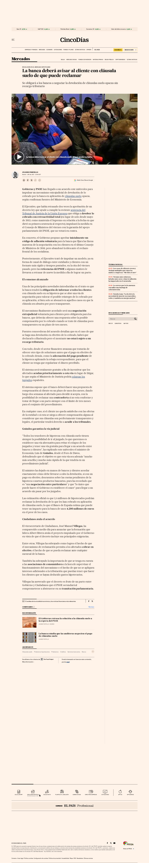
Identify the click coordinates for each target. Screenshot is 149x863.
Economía (49, 49)
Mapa (71, 858)
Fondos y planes (68, 49)
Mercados (42, 49)
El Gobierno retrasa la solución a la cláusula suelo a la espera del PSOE (65, 620)
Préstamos (54, 652)
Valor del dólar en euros (118, 29)
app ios (120, 794)
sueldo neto (47, 794)
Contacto (14, 858)
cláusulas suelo (73, 196)
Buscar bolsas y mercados (119, 313)
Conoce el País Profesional (75, 805)
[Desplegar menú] (13, 39)
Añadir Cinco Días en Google (85, 180)
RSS (75, 858)
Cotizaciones (58, 49)
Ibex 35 (19, 29)
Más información (27, 662)
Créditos (63, 652)
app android (130, 794)
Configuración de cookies (41, 858)
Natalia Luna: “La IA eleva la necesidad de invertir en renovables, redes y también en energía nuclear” (122, 296)
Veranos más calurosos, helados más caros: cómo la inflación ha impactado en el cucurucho (122, 279)
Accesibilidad (65, 858)
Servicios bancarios (74, 652)
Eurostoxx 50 (90, 29)
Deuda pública (109, 59)
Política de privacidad (55, 858)
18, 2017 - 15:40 (34, 174)
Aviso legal (20, 858)
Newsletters (80, 858)
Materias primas (98, 59)
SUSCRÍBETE (118, 50)
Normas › (91, 607)
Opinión (88, 49)
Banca (84, 652)
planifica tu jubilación (62, 794)
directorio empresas (91, 794)
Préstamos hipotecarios (42, 652)
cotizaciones (105, 794)
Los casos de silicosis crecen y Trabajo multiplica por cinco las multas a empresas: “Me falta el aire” (122, 270)
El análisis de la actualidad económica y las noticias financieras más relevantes (50, 601)
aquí (68, 662)
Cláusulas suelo (27, 652)
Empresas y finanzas (31, 49)
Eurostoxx (118, 323)
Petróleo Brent (65, 29)
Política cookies (28, 858)
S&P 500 (41, 29)
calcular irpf (18, 794)
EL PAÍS (96, 49)
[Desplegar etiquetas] (92, 651)
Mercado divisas (71, 59)
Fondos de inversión (84, 59)
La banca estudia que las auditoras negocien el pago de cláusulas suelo (65, 635)
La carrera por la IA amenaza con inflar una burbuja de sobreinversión (122, 287)
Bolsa (63, 59)
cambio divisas (77, 794)
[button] (75, 129)
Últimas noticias (80, 49)
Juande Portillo (30, 172)
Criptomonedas (120, 59)
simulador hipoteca (33, 794)
